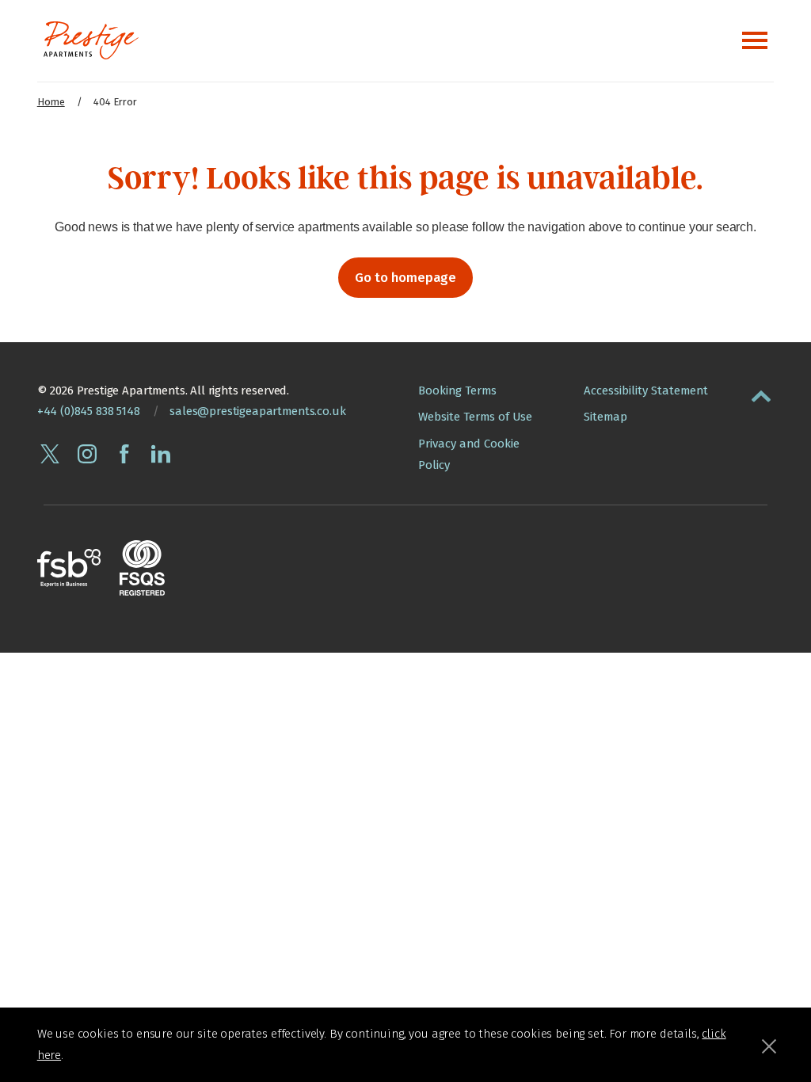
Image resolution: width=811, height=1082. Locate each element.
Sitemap (605, 417)
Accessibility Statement (646, 390)
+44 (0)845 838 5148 (88, 411)
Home (51, 102)
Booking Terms (457, 390)
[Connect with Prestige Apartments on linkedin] (160, 454)
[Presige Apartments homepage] (91, 40)
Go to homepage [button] (405, 277)
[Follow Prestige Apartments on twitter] (50, 454)
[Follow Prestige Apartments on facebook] (124, 454)
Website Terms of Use (475, 417)
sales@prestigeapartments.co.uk (257, 411)
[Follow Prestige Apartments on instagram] (87, 454)
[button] (761, 393)
